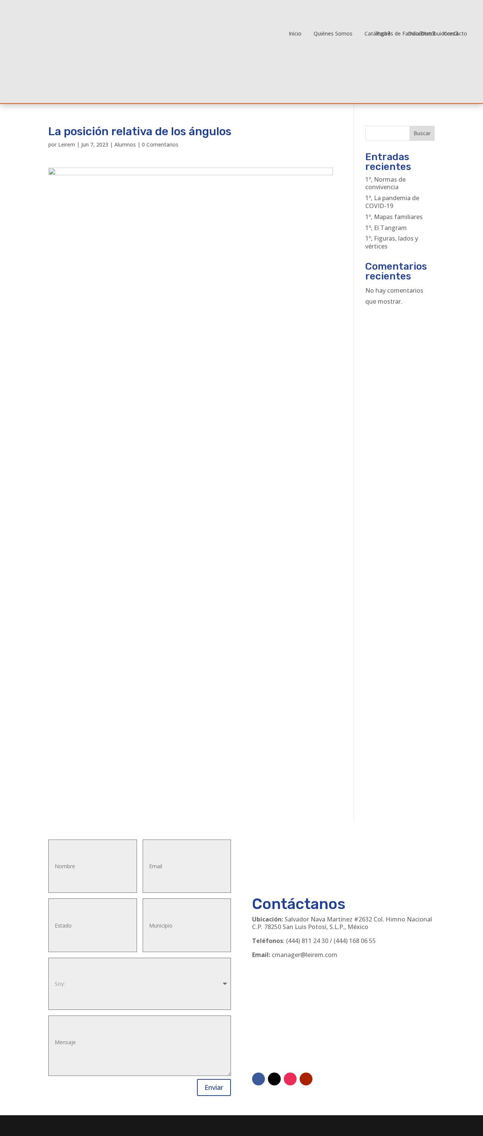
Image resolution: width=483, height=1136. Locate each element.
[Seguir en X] (274, 1079)
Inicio (295, 33)
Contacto (455, 33)
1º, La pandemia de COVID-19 (392, 202)
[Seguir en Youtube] (306, 1079)
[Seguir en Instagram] (290, 1079)
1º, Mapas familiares (394, 217)
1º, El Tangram (386, 228)
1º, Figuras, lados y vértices (391, 242)
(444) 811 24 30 (307, 941)
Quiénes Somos (333, 33)
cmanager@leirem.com (304, 955)
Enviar (214, 1087)
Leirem (66, 144)
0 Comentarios (160, 144)
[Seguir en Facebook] (258, 1079)
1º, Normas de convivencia (385, 183)
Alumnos (125, 144)
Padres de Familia (398, 33)
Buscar (422, 133)
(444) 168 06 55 (355, 941)
